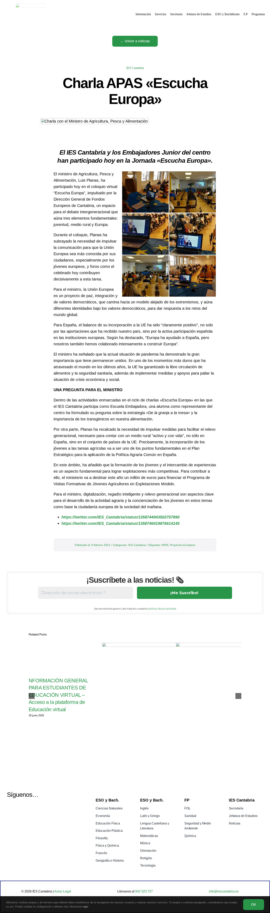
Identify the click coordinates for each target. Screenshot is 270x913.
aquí (85, 906)
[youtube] (20, 809)
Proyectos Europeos (182, 545)
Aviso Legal (62, 891)
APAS (164, 545)
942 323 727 (143, 891)
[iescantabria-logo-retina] (30, 5)
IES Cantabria (135, 68)
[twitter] (10, 809)
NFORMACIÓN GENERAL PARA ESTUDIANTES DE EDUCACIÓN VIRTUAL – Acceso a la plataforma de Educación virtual (58, 695)
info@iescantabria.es (224, 891)
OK (253, 904)
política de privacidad (161, 608)
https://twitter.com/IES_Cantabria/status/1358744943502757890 (120, 517)
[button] (32, 696)
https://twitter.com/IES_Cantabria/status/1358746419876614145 (120, 523)
